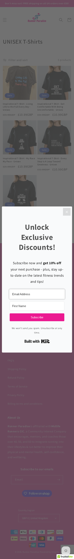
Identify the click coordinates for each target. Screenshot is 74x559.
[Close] (67, 212)
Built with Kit (37, 341)
